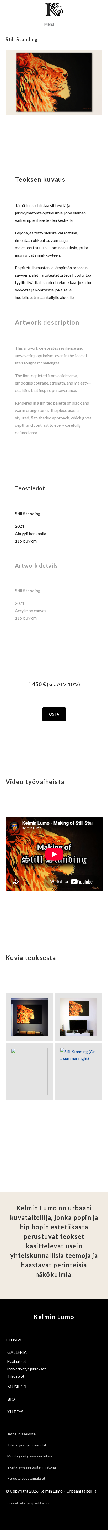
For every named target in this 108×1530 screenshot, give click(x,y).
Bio (11, 1399)
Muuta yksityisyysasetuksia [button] (29, 1456)
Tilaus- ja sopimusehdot (26, 1445)
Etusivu (14, 1339)
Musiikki (16, 1386)
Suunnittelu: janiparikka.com (28, 1503)
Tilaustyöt (15, 1376)
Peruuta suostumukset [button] (26, 1478)
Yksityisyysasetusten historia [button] (31, 1467)
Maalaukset (16, 1361)
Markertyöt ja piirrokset (26, 1368)
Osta (54, 714)
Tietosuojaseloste (21, 1434)
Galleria (17, 1352)
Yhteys (15, 1411)
